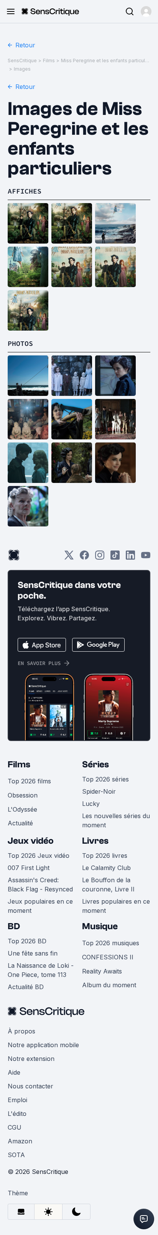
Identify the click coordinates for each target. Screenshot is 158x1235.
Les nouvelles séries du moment (116, 820)
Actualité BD (26, 987)
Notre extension (31, 1058)
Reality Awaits (102, 971)
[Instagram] (99, 557)
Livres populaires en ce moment (116, 906)
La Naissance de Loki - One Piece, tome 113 (41, 970)
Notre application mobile (43, 1045)
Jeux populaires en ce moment (40, 906)
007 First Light (28, 868)
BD (14, 926)
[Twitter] (69, 557)
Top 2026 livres (104, 855)
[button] (146, 11)
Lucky (91, 803)
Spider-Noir (99, 791)
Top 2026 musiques (110, 943)
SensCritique (22, 60)
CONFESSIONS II (107, 957)
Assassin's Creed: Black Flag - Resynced (40, 884)
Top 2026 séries (105, 779)
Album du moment (109, 985)
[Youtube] (145, 557)
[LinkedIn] (130, 557)
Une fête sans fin (33, 953)
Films (49, 60)
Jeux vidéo (31, 841)
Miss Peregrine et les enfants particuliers (105, 60)
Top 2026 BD (27, 941)
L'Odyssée (22, 809)
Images (22, 69)
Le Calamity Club (106, 868)
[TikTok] (115, 557)
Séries (95, 764)
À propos (21, 1031)
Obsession (23, 795)
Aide (14, 1072)
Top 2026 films (29, 781)
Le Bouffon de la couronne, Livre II (108, 884)
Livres (95, 841)
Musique (100, 926)
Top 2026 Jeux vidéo (38, 855)
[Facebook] (84, 557)
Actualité (20, 823)
